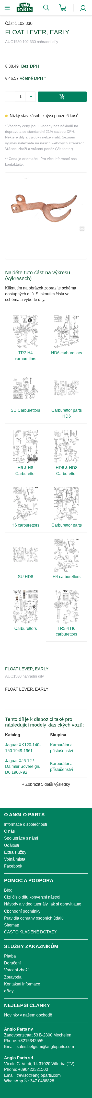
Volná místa (14, 859)
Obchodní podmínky (22, 911)
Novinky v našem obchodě (28, 1015)
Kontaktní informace (22, 984)
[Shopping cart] (62, 7)
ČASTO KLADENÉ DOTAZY (30, 932)
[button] (46, 203)
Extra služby (15, 852)
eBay (9, 991)
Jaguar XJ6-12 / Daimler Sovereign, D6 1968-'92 (22, 766)
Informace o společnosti (25, 824)
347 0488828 (42, 1081)
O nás (9, 831)
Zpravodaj (13, 977)
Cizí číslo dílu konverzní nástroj (32, 897)
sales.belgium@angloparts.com (45, 1046)
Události (11, 845)
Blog (8, 890)
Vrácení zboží (16, 970)
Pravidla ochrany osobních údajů (34, 918)
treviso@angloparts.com (39, 1075)
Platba (10, 956)
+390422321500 (33, 1069)
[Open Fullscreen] (82, 229)
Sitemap (11, 925)
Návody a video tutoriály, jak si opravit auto (42, 904)
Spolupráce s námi (21, 838)
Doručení (12, 963)
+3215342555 (30, 1041)
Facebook (13, 866)
